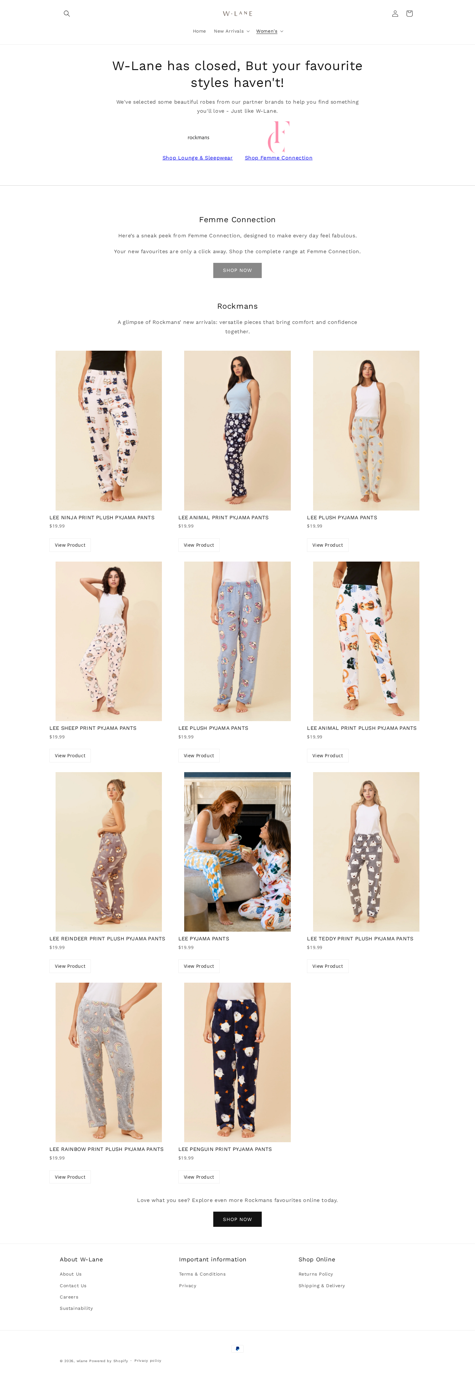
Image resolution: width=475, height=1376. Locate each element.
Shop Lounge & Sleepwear (198, 158)
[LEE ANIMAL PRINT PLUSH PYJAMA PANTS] (366, 641)
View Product (70, 545)
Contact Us (73, 1285)
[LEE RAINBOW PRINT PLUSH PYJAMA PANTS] (109, 1062)
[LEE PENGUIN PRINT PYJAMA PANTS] (238, 1062)
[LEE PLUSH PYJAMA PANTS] (366, 430)
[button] (67, 13)
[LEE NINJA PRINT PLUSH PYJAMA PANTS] (109, 430)
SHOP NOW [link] (237, 270)
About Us (71, 1274)
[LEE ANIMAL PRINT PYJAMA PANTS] (238, 430)
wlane (82, 1361)
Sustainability (76, 1308)
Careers (69, 1296)
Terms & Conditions (202, 1274)
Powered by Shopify (108, 1361)
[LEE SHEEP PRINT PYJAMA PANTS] (109, 641)
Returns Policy (316, 1274)
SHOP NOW (237, 1219)
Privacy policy (148, 1361)
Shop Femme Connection (279, 158)
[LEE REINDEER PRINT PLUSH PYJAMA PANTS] (109, 852)
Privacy (187, 1285)
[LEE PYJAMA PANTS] (238, 852)
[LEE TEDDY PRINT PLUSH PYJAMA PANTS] (366, 852)
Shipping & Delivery (322, 1285)
